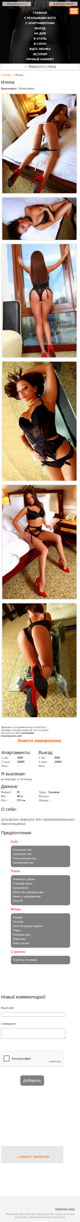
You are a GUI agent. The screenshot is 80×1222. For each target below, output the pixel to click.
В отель (40, 38)
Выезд (40, 28)
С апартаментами (40, 23)
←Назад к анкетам (32, 1157)
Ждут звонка (40, 49)
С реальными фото (40, 18)
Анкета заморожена (39, 740)
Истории (40, 54)
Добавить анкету (63, 3)
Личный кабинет (16, 3)
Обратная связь (65, 1208)
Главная (40, 12)
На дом (40, 33)
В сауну (40, 43)
